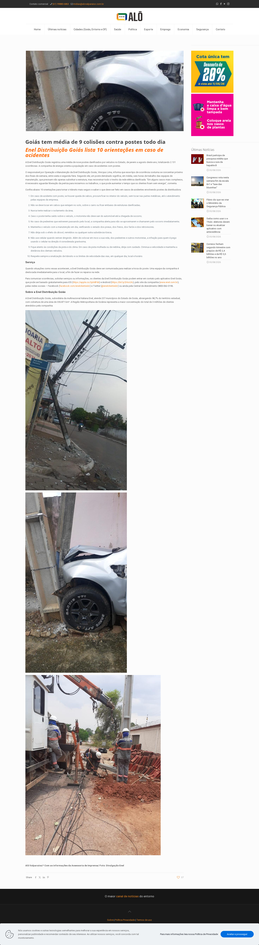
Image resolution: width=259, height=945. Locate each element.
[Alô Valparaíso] (129, 16)
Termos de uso (144, 920)
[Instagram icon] (228, 3)
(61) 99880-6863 (61, 4)
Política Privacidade (125, 920)
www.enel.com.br (169, 282)
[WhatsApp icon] (217, 3)
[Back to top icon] (129, 911)
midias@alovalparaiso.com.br (88, 4)
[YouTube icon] (224, 3)
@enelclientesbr (109, 286)
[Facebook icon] (221, 3)
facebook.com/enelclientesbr (75, 286)
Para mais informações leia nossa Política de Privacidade (189, 934)
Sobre (110, 920)
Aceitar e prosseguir (237, 934)
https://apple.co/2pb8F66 (86, 282)
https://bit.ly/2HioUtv (122, 282)
